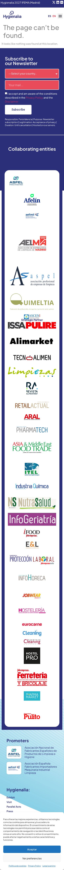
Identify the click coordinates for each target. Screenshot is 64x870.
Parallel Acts (14, 806)
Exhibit (11, 797)
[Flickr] (61, 2)
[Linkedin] (57, 2)
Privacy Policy (34, 866)
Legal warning (49, 866)
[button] (60, 16)
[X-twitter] (53, 2)
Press (10, 811)
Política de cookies (17, 866)
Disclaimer (11, 101)
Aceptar (32, 849)
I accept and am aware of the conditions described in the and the (31, 97)
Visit (9, 801)
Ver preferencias (32, 858)
